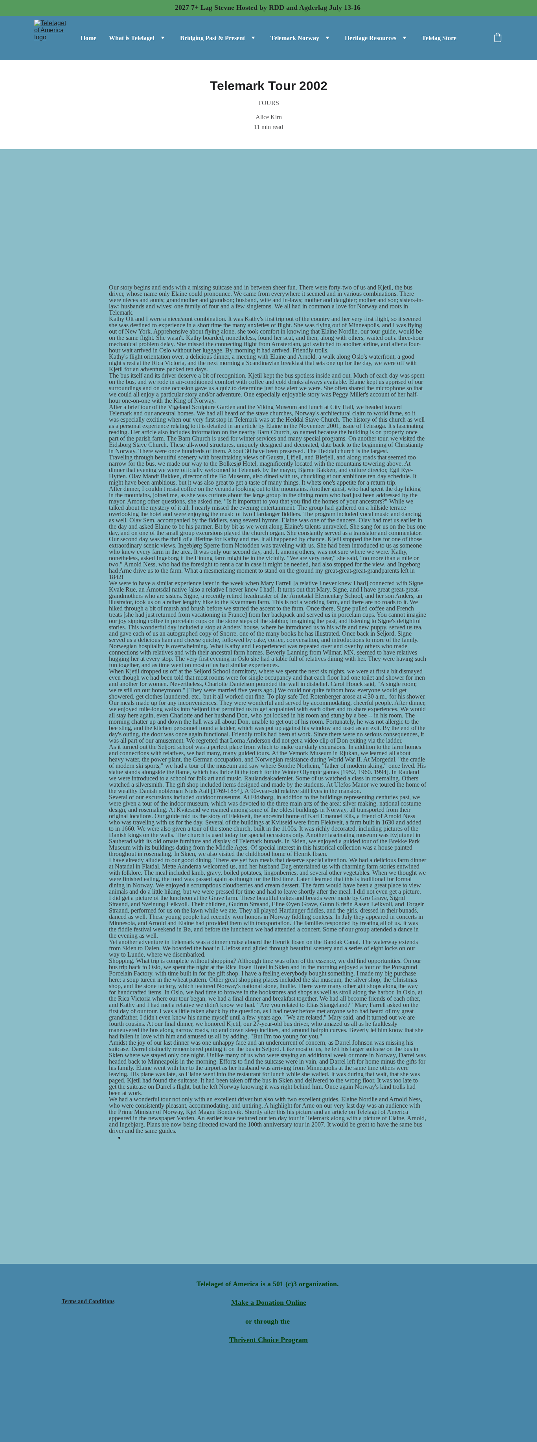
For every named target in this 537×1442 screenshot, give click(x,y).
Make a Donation (257, 1302)
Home (88, 38)
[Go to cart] (498, 38)
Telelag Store (439, 38)
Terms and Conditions (88, 1301)
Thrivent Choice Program (268, 1340)
